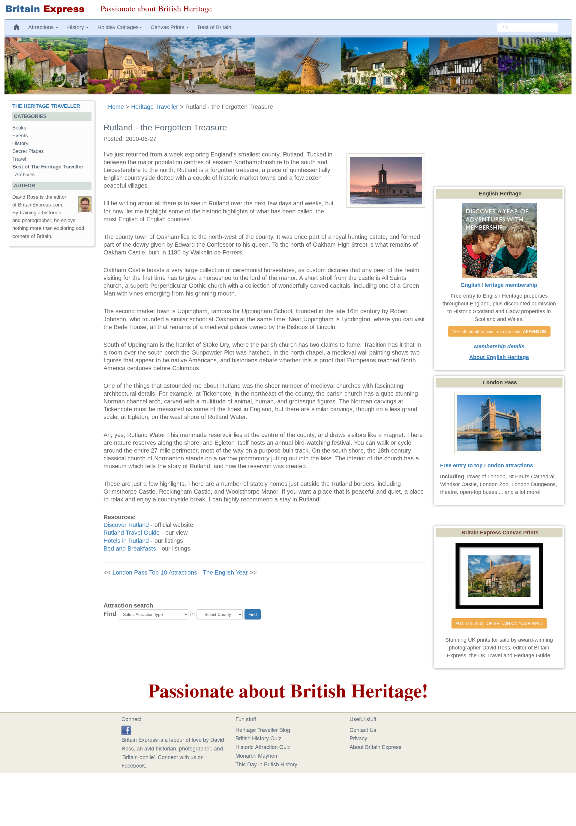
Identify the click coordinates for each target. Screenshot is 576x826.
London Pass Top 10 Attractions (154, 572)
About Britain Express (375, 746)
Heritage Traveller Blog (263, 729)
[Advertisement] (52, 344)
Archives (25, 174)
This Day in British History (266, 764)
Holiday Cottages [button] (118, 27)
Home (116, 106)
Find (110, 614)
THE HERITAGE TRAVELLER (46, 106)
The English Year (225, 572)
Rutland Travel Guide (132, 532)
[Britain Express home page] (48, 9)
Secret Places (28, 151)
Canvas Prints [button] (168, 27)
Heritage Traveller (154, 106)
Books (19, 128)
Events (20, 135)
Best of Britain (214, 27)
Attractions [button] (41, 27)
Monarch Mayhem (257, 755)
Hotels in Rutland (126, 540)
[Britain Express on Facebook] (126, 729)
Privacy (358, 738)
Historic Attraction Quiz (263, 746)
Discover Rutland (126, 524)
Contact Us (363, 729)
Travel (19, 159)
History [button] (76, 27)
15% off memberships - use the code (499, 331)
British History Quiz (258, 738)
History (20, 143)
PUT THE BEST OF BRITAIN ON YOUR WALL (499, 623)
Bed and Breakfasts (130, 548)
